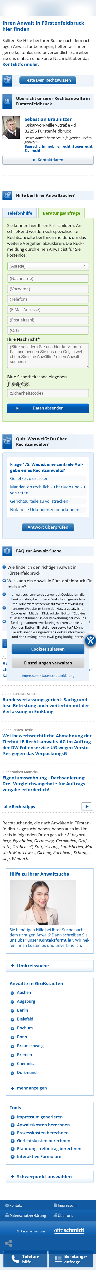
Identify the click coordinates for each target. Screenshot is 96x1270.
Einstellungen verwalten (48, 663)
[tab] (19, 213)
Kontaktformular (20, 64)
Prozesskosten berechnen (43, 1132)
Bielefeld (25, 1019)
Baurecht (32, 146)
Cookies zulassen (48, 649)
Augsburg (26, 1001)
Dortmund (27, 1072)
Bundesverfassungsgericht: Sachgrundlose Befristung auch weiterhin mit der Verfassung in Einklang (45, 705)
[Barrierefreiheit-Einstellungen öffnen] (90, 640)
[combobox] (48, 266)
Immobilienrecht (56, 146)
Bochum (25, 1028)
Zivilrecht (32, 150)
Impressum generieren (40, 1117)
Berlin (22, 1010)
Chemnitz (26, 1063)
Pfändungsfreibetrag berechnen (49, 1148)
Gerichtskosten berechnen (43, 1140)
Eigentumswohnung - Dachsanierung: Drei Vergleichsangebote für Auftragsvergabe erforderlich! (44, 784)
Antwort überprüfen (48, 527)
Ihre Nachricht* (23, 339)
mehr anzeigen (32, 1088)
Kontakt (15, 1205)
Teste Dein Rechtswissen (48, 80)
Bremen (24, 1054)
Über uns (65, 1215)
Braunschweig (30, 1045)
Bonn (22, 1037)
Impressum (30, 675)
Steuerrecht (82, 146)
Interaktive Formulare (39, 1156)
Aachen (24, 992)
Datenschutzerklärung (58, 675)
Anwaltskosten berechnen (43, 1125)
